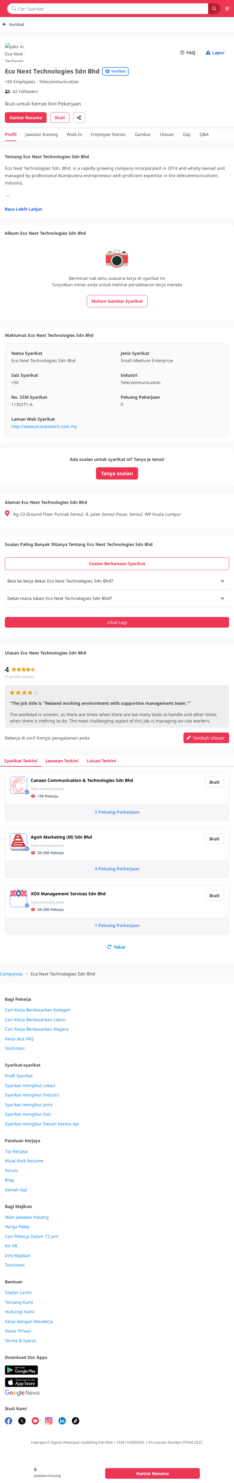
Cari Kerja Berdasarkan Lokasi (35, 1019)
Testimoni (15, 1048)
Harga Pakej (17, 1226)
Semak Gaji (16, 1189)
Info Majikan (17, 1255)
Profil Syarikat (19, 1075)
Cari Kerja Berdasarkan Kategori (38, 1010)
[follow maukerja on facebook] (8, 1421)
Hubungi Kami (19, 1311)
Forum (11, 1170)
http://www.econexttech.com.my (44, 426)
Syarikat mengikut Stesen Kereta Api (42, 1124)
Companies (11, 974)
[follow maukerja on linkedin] (62, 1421)
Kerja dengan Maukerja (29, 1321)
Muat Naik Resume (24, 1161)
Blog (9, 1180)
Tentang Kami (19, 1302)
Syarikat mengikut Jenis (29, 1104)
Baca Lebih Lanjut (23, 209)
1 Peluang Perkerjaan (117, 925)
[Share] (79, 117)
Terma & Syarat (20, 1340)
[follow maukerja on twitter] (22, 1421)
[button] (117, 581)
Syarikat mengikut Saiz (28, 1114)
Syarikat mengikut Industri (32, 1095)
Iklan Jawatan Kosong (27, 1217)
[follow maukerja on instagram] (48, 1421)
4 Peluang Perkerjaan (117, 869)
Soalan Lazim (18, 1292)
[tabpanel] (117, 600)
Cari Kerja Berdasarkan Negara (37, 1029)
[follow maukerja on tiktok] (75, 1421)
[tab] (117, 563)
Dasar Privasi (18, 1331)
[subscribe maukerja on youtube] (35, 1421)
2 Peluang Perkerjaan (117, 812)
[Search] (214, 8)
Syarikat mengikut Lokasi (30, 1085)
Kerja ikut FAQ (19, 1039)
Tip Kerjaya (16, 1151)
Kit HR (11, 1246)
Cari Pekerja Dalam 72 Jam (31, 1236)
